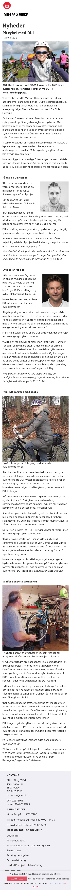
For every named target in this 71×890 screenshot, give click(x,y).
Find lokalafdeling (16, 860)
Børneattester (14, 851)
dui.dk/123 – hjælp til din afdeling (24, 865)
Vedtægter (13, 836)
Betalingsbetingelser (18, 855)
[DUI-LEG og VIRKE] (15, 10)
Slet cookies (54, 883)
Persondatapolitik (16, 841)
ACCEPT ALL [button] (17, 879)
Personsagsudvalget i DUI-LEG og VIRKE (29, 846)
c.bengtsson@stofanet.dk (48, 571)
